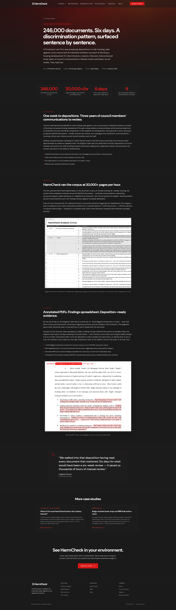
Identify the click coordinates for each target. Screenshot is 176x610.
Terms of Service (140, 604)
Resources (111, 3)
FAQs (91, 589)
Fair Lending (64, 595)
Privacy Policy (129, 604)
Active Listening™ (66, 586)
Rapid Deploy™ (65, 589)
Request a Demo (137, 3)
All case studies (50, 18)
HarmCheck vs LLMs (86, 3)
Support (121, 592)
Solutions (61, 3)
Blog (91, 592)
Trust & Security (100, 3)
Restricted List (65, 592)
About (120, 3)
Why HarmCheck (73, 3)
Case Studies (94, 586)
